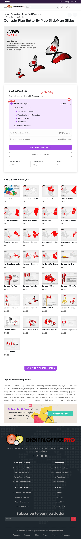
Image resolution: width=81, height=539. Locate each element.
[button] (69, 7)
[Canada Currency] (69, 300)
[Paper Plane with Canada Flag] (31, 322)
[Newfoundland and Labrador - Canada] (12, 256)
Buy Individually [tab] (15, 96)
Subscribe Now (60, 413)
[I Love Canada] (12, 344)
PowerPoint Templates (59, 468)
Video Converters (22, 507)
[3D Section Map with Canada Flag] (50, 322)
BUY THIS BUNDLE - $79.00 (42, 368)
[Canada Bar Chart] (69, 256)
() (64, 7)
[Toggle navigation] (5, 6)
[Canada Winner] (12, 322)
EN (61, 2)
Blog (37, 535)
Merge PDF (59, 502)
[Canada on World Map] (50, 190)
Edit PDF (59, 493)
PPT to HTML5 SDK (22, 473)
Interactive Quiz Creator (21, 482)
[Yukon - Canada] (69, 190)
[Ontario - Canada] (12, 234)
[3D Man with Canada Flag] (50, 300)
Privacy (46, 535)
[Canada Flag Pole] (31, 278)
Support (73, 2)
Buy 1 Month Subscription (40, 147)
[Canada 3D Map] (50, 278)
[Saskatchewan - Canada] (50, 212)
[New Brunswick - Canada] (50, 234)
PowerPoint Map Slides (32, 14)
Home (6, 14)
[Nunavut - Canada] (31, 256)
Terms (55, 535)
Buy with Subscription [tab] (33, 96)
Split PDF (59, 497)
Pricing (67, 2)
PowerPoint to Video (22, 477)
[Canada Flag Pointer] (69, 322)
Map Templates (59, 477)
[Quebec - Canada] (31, 234)
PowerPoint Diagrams (59, 473)
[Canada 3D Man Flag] (69, 278)
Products (27, 535)
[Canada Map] (12, 190)
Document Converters (22, 493)
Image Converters (22, 497)
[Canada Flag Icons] (12, 300)
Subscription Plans (59, 482)
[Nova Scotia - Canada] (69, 234)
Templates (15, 14)
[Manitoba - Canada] (69, 212)
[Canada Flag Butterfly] (31, 300)
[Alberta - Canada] (31, 212)
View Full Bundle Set (40, 154)
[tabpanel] (40, 54)
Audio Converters (22, 502)
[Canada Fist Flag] (12, 278)
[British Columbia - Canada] (12, 212)
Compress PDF (59, 507)
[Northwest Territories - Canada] (50, 256)
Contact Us (65, 535)
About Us (16, 535)
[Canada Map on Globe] (31, 190)
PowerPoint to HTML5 (22, 468)
